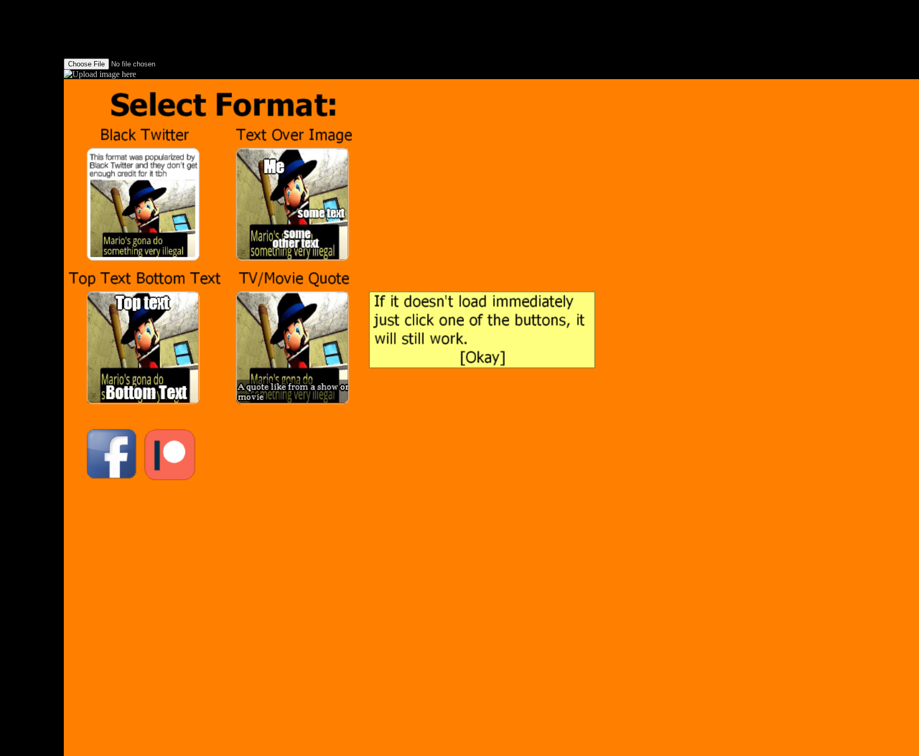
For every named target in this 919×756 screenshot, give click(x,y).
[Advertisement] (32, 159)
